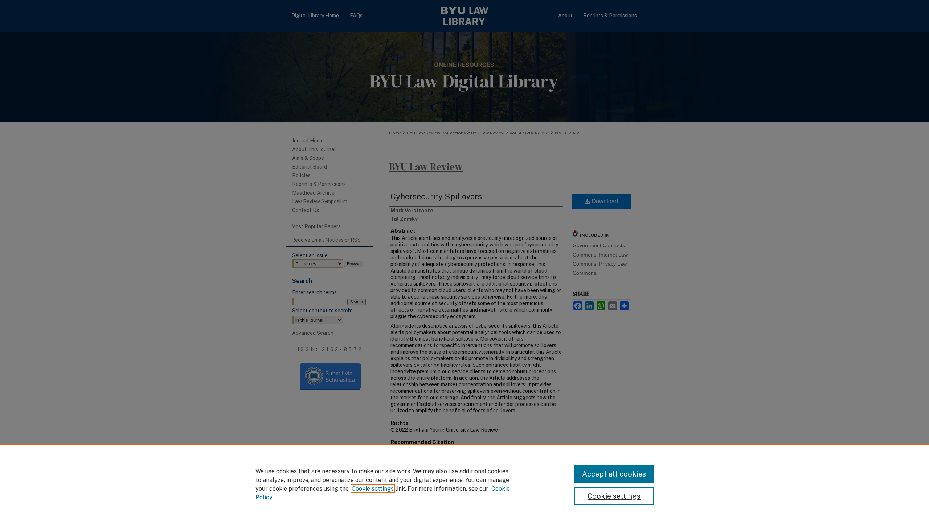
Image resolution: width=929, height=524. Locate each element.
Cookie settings (373, 488)
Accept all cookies (614, 474)
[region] (464, 484)
